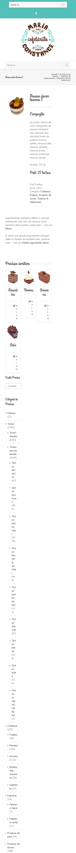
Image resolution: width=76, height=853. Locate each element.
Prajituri (34, 195)
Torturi (10, 423)
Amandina (12, 292)
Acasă (54, 74)
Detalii (17, 312)
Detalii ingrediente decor (35, 242)
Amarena (44, 292)
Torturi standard (13, 436)
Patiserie (12, 795)
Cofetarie (45, 191)
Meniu (8, 228)
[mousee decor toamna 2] (17, 106)
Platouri (11, 413)
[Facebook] (36, 13)
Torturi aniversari (14, 494)
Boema (28, 290)
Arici (13, 345)
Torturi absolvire (14, 470)
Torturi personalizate (13, 450)
